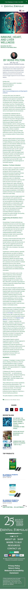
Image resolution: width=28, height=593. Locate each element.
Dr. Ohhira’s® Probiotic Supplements (10, 475)
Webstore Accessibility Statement (14, 560)
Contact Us (14, 548)
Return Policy (14, 568)
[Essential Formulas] (14, 6)
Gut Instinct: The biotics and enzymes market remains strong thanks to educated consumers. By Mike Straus (19, 423)
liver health (10, 312)
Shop (20, 539)
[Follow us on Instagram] (14, 537)
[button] (6, 409)
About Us (10, 539)
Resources (14, 545)
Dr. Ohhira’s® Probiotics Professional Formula (11, 500)
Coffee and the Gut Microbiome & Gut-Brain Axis (18, 433)
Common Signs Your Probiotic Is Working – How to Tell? (19, 443)
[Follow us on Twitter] (10, 537)
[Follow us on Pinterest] (17, 537)
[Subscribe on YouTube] (12, 537)
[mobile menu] (2, 6)
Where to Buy (14, 542)
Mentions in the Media (7, 47)
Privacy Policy (14, 566)
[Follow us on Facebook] (15, 537)
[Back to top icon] (25, 590)
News (15, 47)
